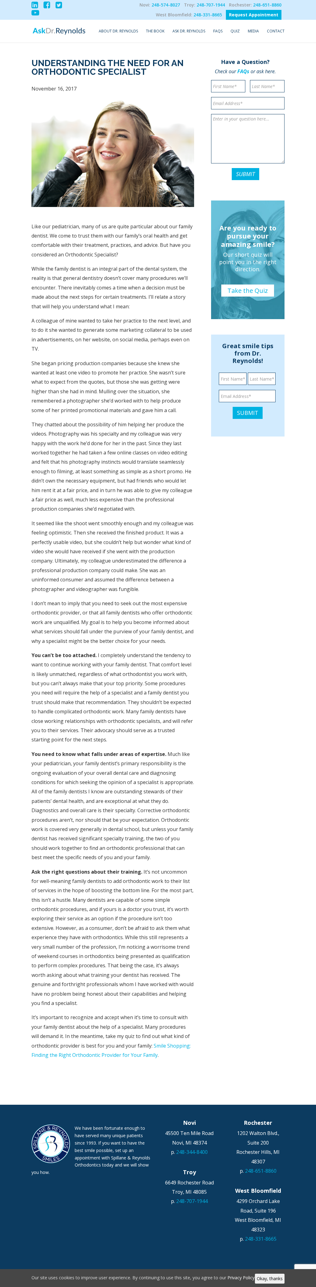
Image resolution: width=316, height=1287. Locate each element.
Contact (276, 31)
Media (253, 31)
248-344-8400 (192, 1152)
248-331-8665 (207, 15)
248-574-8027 (166, 5)
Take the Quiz (247, 290)
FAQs (217, 31)
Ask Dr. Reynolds (189, 31)
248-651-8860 (267, 5)
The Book (155, 31)
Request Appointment (253, 15)
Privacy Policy (241, 1278)
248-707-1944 (211, 5)
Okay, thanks (270, 1278)
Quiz (235, 31)
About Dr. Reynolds (118, 31)
